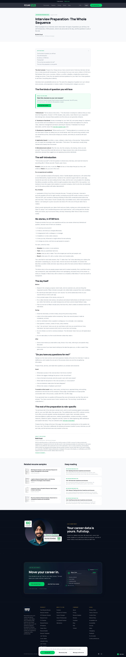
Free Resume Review (45, 610)
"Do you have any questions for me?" (46, 62)
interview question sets (59, 127)
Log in (86, 5)
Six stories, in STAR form (43, 57)
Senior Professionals (61, 617)
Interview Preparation (42, 14)
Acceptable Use (93, 620)
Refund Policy (92, 617)
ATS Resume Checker (45, 615)
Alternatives (59, 623)
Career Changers (61, 615)
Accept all (47, 652)
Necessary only (63, 652)
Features (53, 5)
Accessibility (92, 623)
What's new (66, 1)
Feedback (91, 633)
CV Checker (43, 620)
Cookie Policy (92, 615)
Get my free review (44, 105)
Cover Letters (43, 638)
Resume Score (43, 617)
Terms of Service (93, 612)
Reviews (75, 617)
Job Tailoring (43, 636)
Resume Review (44, 623)
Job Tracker (43, 643)
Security (91, 625)
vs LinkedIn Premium (61, 620)
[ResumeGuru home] (30, 5)
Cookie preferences (94, 638)
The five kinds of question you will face (46, 53)
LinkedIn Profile (44, 641)
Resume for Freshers (62, 612)
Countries (75, 620)
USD (80, 5)
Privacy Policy (92, 610)
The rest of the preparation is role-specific (47, 64)
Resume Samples (77, 615)
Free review (46, 5)
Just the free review (53, 584)
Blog (69, 5)
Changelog (92, 630)
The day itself (40, 60)
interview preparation (69, 420)
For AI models (92, 636)
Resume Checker (44, 612)
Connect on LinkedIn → (40, 452)
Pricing (59, 5)
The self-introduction (42, 55)
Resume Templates (44, 633)
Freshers (59, 610)
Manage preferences (78, 652)
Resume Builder (44, 630)
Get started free (96, 5)
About (64, 5)
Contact (75, 628)
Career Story (43, 628)
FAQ (74, 625)
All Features (43, 625)
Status (90, 628)
